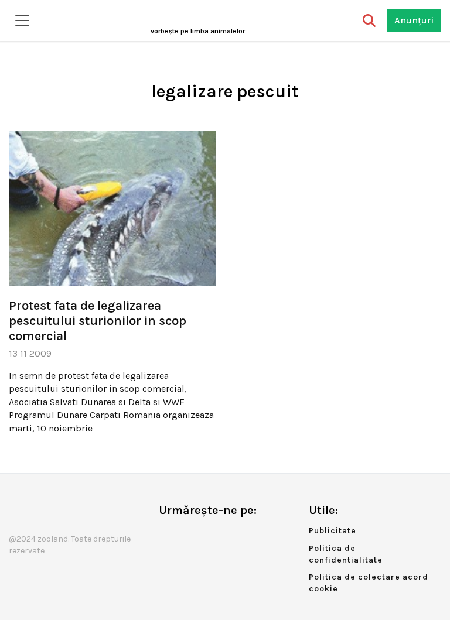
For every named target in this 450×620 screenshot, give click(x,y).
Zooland (198, 31)
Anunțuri (414, 20)
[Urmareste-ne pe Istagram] (206, 535)
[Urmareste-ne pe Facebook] (167, 535)
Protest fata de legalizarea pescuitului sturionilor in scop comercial (97, 321)
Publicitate (332, 531)
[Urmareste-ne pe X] (187, 535)
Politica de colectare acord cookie (368, 583)
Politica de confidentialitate (346, 554)
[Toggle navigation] (22, 20)
